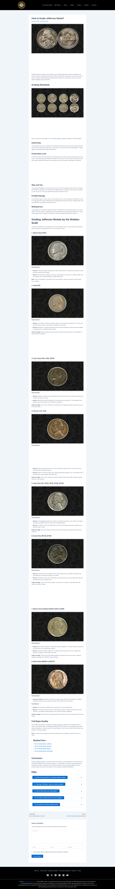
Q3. (46, 791)
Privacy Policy (43, 870)
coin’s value (35, 209)
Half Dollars (57, 5)
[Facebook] (48, 875)
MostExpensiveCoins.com (30, 881)
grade (33, 149)
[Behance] (52, 875)
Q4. (48, 797)
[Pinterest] (63, 875)
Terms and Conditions (64, 870)
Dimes (65, 5)
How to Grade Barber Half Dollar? (44, 751)
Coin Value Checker (47, 5)
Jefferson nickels (61, 138)
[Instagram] (59, 875)
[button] (61, 5)
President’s (43, 521)
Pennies (86, 5)
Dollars (72, 5)
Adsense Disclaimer (53, 870)
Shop (79, 870)
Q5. (46, 804)
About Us (36, 870)
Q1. (50, 777)
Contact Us (74, 870)
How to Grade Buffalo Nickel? (43, 748)
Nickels (79, 5)
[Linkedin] (56, 875)
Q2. (48, 784)
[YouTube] (67, 875)
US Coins (94, 5)
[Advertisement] (57, 63)
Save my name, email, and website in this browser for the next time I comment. (50, 852)
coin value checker (70, 765)
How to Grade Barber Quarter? (43, 746)
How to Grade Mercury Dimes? (43, 743)
